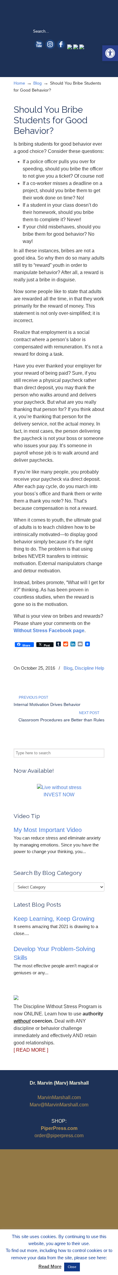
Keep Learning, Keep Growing (54, 918)
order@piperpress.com (59, 1135)
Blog (37, 83)
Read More (49, 1266)
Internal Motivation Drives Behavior (47, 704)
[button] (110, 53)
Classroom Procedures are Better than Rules (61, 719)
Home (19, 83)
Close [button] (72, 1267)
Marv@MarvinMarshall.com (59, 1104)
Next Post (90, 713)
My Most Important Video (48, 830)
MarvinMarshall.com (59, 1097)
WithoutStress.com (59, 14)
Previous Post (32, 697)
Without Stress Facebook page (49, 630)
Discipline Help (89, 668)
